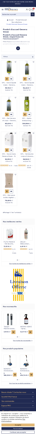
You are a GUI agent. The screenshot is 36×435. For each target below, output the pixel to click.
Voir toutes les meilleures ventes (21, 263)
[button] (17, 260)
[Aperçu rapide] (11, 79)
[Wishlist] (30, 10)
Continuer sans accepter (18, 432)
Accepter (18, 425)
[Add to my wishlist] (15, 61)
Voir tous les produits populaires (21, 383)
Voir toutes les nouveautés (23, 340)
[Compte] (27, 9)
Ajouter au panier (7, 79)
